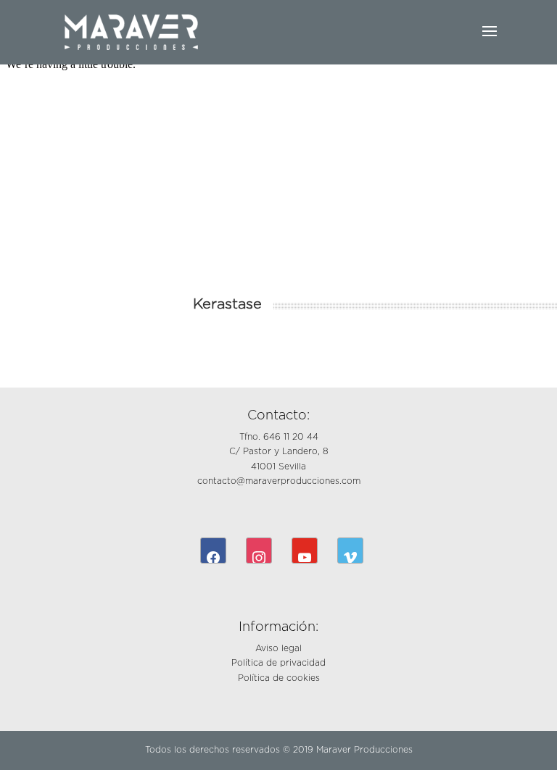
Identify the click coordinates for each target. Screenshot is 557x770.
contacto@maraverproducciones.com (278, 481)
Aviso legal (278, 648)
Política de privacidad (278, 662)
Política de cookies (279, 678)
